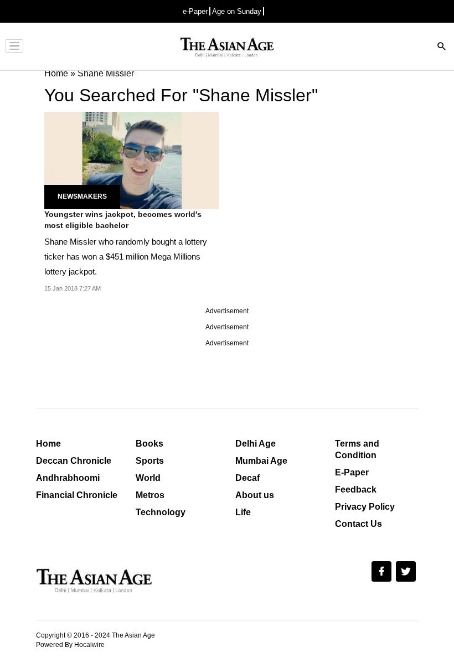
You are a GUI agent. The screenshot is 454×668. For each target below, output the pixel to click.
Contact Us (358, 524)
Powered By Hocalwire (70, 645)
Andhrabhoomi (68, 478)
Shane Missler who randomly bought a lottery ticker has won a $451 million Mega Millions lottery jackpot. (125, 256)
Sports (150, 460)
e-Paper (195, 11)
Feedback (355, 489)
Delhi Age (255, 443)
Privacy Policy (365, 506)
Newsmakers (82, 196)
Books (149, 443)
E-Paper (352, 472)
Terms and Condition (357, 449)
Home (48, 443)
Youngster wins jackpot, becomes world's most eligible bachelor (123, 220)
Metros (150, 495)
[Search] (442, 47)
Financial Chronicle (76, 495)
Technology (160, 512)
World (148, 478)
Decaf (247, 478)
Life (243, 512)
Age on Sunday (236, 11)
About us (254, 495)
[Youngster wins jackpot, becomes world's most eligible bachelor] (131, 159)
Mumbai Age (261, 460)
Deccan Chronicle (73, 460)
